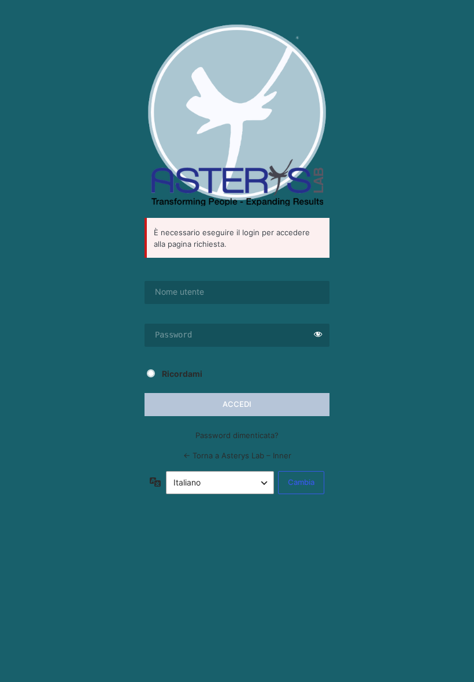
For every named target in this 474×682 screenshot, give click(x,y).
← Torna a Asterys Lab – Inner (237, 455)
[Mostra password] (317, 335)
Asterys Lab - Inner (237, 115)
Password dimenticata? (237, 435)
